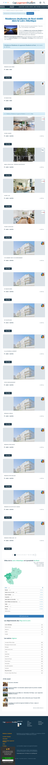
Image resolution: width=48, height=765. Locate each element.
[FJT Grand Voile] (24, 88)
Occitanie (24, 668)
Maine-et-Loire (23, 627)
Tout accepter (8, 758)
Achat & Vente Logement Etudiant (8, 741)
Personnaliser (8, 760)
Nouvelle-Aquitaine (24, 665)
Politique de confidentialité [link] (8, 762)
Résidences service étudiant (23, 733)
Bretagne (23, 647)
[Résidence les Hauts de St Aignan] (24, 497)
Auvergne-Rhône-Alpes (24, 642)
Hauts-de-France (24, 658)
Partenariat (40, 722)
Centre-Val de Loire (23, 649)
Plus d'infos (8, 77)
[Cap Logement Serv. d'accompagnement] (24, 248)
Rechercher (30, 13)
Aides (34, 6)
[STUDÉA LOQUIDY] (24, 123)
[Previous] (13, 555)
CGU (28, 721)
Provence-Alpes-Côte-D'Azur (24, 672)
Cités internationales (21, 734)
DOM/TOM (23, 654)
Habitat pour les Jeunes (31, 734)
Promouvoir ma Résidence (31, 751)
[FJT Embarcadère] (24, 279)
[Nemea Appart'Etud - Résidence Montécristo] (24, 155)
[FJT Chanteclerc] (24, 310)
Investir (31, 6)
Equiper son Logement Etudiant (30, 746)
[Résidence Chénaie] (24, 404)
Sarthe (23, 631)
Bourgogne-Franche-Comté (23, 644)
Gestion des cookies (32, 758)
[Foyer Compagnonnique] (24, 372)
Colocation (21, 6)
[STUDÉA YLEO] (24, 186)
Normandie (23, 663)
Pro (47, 6)
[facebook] (4, 2)
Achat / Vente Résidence (31, 750)
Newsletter (29, 725)
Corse (23, 651)
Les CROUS (31, 733)
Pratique (38, 6)
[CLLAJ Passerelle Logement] (24, 341)
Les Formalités (20, 746)
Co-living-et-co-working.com (31, 753)
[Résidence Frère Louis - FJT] (24, 528)
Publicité (40, 724)
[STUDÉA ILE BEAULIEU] (24, 217)
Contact (40, 721)
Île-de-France (24, 661)
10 (33, 554)
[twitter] (6, 2)
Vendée (23, 634)
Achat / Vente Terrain (21, 750)
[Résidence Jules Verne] (24, 57)
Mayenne (23, 629)
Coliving (27, 6)
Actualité (43, 6)
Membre (41, 3)
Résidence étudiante (2, 7)
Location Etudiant (12, 7)
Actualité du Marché (21, 751)
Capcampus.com (20, 753)
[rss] (8, 2)
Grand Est (24, 656)
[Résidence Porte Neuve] (24, 435)
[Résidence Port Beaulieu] (24, 466)
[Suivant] (35, 555)
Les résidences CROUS (40, 733)
